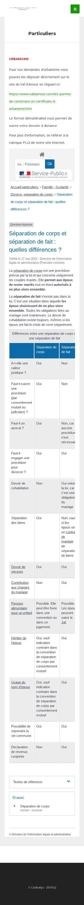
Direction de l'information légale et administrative (41, 834)
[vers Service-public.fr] (44, 174)
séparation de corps (27, 270)
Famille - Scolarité (55, 187)
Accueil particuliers (25, 187)
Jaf (63, 622)
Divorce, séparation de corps (32, 194)
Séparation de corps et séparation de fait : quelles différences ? (41, 201)
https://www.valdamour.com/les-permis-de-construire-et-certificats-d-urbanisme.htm (40, 101)
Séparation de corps (35, 806)
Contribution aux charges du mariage (20, 587)
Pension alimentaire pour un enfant (21, 608)
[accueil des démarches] (42, 154)
